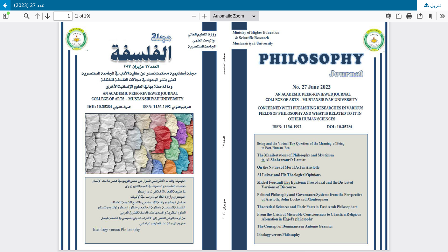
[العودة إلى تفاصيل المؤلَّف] (5, 5)
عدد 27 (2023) (29, 5)
